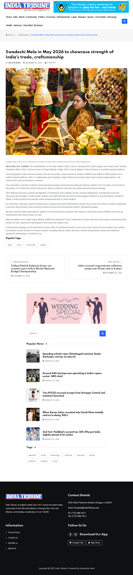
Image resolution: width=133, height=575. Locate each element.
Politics (41, 17)
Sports (90, 17)
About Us (12, 548)
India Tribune (61, 568)
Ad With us (13, 543)
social (54, 461)
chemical (68, 455)
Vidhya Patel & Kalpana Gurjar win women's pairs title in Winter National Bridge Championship (33, 269)
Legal (74, 17)
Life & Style (100, 17)
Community (31, 17)
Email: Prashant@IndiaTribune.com (83, 508)
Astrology (112, 17)
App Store (95, 542)
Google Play (77, 542)
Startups (82, 17)
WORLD (19, 245)
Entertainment (63, 17)
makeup (44, 461)
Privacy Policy (14, 532)
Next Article (114, 262)
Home (9, 17)
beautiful (32, 455)
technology (55, 455)
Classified (28, 25)
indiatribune (14, 63)
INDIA (10, 245)
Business (38, 25)
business (32, 461)
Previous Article (20, 262)
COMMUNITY (30, 245)
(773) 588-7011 (79, 516)
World (22, 17)
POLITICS (43, 245)
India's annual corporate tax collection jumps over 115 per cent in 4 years (100, 267)
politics (92, 455)
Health (9, 25)
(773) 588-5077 (78, 513)
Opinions (18, 25)
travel (43, 455)
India (15, 17)
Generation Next (87, 568)
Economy (50, 17)
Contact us (13, 538)
